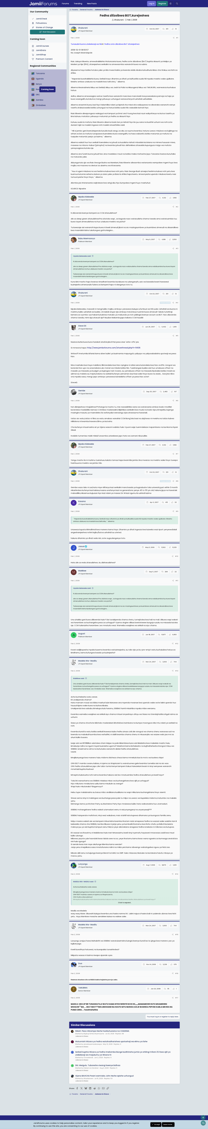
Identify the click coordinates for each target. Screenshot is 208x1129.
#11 (177, 580)
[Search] (177, 3)
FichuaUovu (41, 23)
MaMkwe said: (78, 678)
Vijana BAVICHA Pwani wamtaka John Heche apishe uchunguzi (104, 1076)
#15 (176, 934)
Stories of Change (44, 27)
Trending (78, 3)
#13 (176, 671)
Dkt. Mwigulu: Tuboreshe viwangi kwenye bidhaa (97, 1065)
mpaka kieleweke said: (82, 256)
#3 (177, 248)
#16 (176, 973)
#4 (177, 303)
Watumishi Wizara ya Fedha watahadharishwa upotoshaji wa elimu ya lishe (111, 1041)
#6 (177, 400)
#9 (177, 511)
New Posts (92, 3)
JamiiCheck (41, 18)
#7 (177, 454)
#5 (177, 336)
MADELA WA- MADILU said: (83, 881)
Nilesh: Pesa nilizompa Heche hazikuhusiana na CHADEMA (102, 1031)
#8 (177, 481)
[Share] (173, 38)
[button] (170, 3)
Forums (65, 3)
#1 (177, 38)
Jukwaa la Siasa (81, 1036)
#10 (176, 556)
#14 (176, 874)
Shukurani (119, 20)
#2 (177, 207)
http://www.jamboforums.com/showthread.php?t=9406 (113, 347)
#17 (176, 998)
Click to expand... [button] (125, 902)
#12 (176, 643)
